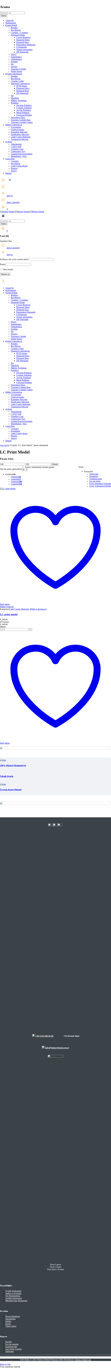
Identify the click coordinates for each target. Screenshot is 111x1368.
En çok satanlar (12, 1344)
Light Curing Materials (19, 609)
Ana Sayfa (4, 445)
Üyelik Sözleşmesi (13, 1291)
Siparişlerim (10, 1319)
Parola (2, 264)
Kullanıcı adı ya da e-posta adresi (14, 259)
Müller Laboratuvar (38, 609)
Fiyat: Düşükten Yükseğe (100, 483)
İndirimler (9, 1351)
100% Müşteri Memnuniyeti (13, 765)
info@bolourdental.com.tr (57, 1048)
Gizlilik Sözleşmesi (13, 1298)
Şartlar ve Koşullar (13, 1293)
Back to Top (5, 1364)
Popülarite (93, 476)
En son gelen (94, 481)
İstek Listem (13, 202)
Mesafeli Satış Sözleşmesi (16, 1301)
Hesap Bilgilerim (12, 1316)
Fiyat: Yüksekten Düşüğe (100, 486)
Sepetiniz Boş (6, 241)
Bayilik (8, 1342)
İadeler (8, 1321)
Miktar (3, 627)
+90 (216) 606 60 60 (44, 1036)
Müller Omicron (7, 607)
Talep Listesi (10, 1326)
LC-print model (8, 614)
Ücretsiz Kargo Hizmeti (10, 789)
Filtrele (55, 464)
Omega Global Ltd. (83, 1360)
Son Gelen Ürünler (13, 1349)
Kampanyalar (11, 1346)
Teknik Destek (6, 776)
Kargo (8, 1324)
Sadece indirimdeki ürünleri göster (39, 467)
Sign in (9, 196)
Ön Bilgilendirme (12, 1296)
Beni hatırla (8, 269)
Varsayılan (93, 474)
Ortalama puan (95, 479)
